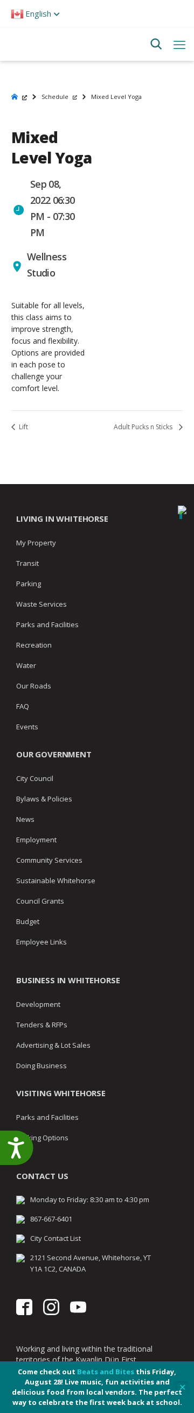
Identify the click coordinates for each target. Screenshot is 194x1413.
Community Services (49, 860)
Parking (28, 583)
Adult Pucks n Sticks (144, 426)
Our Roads (33, 686)
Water (26, 665)
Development (38, 1004)
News (25, 819)
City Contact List (55, 1238)
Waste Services (41, 604)
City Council (34, 778)
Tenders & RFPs (41, 1024)
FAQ (22, 706)
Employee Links (41, 942)
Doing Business (41, 1065)
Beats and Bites (105, 1371)
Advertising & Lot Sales (53, 1045)
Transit (27, 563)
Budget (27, 921)
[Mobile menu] (179, 44)
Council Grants (40, 901)
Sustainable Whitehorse (55, 880)
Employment (36, 839)
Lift (22, 426)
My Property (36, 543)
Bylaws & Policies (44, 799)
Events (27, 727)
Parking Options (42, 1137)
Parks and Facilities (47, 624)
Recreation (34, 645)
